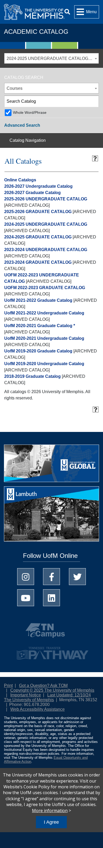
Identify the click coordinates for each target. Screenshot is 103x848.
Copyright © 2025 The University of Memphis (52, 690)
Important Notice (25, 695)
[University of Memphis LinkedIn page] (51, 597)
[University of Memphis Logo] (34, 12)
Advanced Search (22, 125)
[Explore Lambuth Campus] (51, 515)
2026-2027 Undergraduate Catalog (38, 186)
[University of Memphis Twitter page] (77, 576)
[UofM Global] (51, 465)
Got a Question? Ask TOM (43, 685)
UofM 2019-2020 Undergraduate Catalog (44, 363)
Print (8, 685)
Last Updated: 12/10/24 (69, 695)
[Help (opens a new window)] (95, 158)
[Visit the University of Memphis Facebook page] (51, 576)
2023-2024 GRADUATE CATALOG (38, 262)
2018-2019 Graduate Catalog (32, 376)
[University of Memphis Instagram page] (25, 576)
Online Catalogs (20, 180)
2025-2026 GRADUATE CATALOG (38, 211)
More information (50, 810)
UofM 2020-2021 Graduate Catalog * (39, 325)
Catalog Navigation (28, 140)
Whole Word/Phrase (29, 112)
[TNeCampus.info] (51, 632)
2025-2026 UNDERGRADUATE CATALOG (45, 199)
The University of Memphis (29, 700)
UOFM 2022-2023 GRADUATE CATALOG (44, 287)
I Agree (51, 822)
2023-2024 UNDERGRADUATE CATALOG (45, 249)
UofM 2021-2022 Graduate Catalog (38, 300)
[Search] (67, 12)
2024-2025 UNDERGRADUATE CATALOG (45, 224)
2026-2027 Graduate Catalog (32, 192)
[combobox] (51, 58)
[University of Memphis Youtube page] (25, 597)
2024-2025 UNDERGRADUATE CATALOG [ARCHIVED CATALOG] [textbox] (53, 58)
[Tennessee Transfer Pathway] (51, 650)
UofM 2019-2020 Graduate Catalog (38, 351)
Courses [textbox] (14, 88)
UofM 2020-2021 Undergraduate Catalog (44, 338)
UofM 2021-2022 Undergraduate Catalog (44, 313)
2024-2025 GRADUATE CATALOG (38, 237)
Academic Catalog (36, 31)
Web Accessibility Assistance (37, 709)
